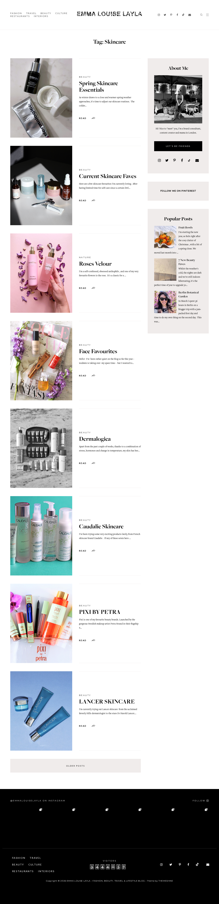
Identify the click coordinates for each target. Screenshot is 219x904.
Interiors (41, 16)
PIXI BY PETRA (99, 612)
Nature (85, 257)
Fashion (16, 13)
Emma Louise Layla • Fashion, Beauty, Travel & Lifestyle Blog (106, 880)
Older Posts (75, 766)
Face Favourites (98, 352)
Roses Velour (95, 264)
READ (83, 118)
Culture (61, 13)
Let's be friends (178, 146)
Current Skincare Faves (107, 177)
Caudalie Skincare (101, 527)
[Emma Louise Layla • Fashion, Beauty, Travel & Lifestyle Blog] (109, 14)
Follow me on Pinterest (178, 190)
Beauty (46, 13)
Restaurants (20, 16)
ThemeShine (165, 880)
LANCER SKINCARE (107, 702)
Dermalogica (95, 439)
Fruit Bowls (185, 227)
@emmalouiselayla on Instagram (37, 800)
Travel (31, 13)
